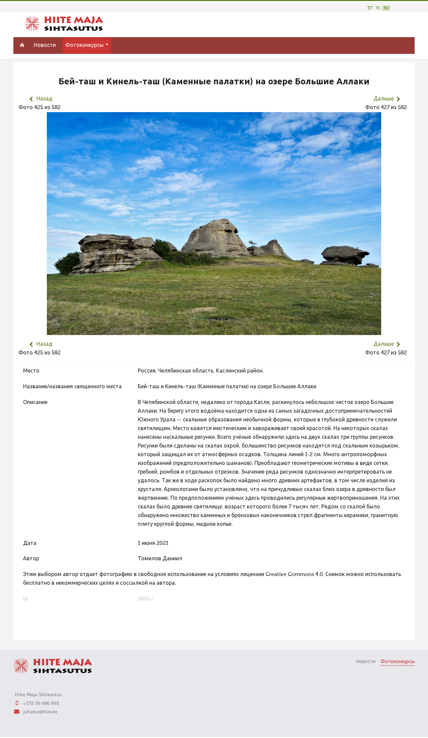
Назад (44, 99)
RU (386, 8)
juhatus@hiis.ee (40, 712)
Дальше (383, 99)
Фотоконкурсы (85, 45)
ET (369, 8)
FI (378, 8)
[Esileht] (64, 29)
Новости (45, 45)
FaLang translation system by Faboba (42, 630)
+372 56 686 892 (41, 703)
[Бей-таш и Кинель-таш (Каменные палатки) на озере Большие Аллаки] (214, 330)
